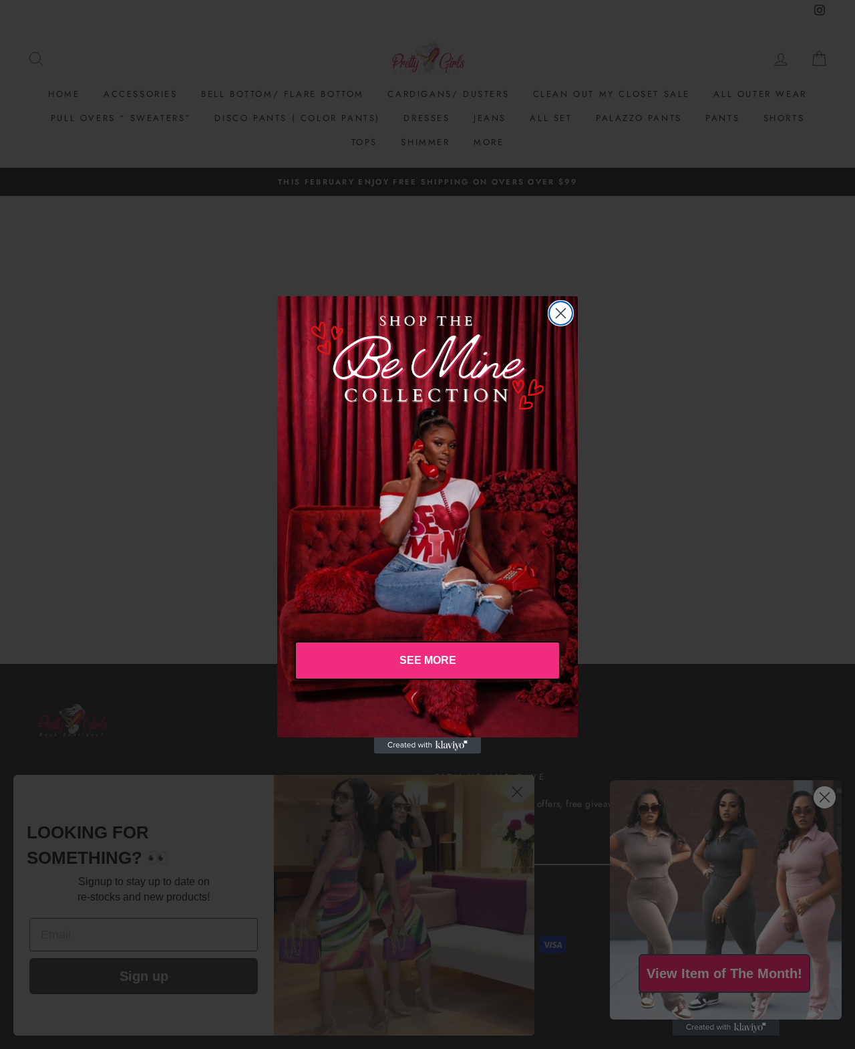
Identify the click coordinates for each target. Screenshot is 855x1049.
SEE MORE (427, 660)
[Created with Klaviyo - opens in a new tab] (427, 745)
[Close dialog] (560, 313)
